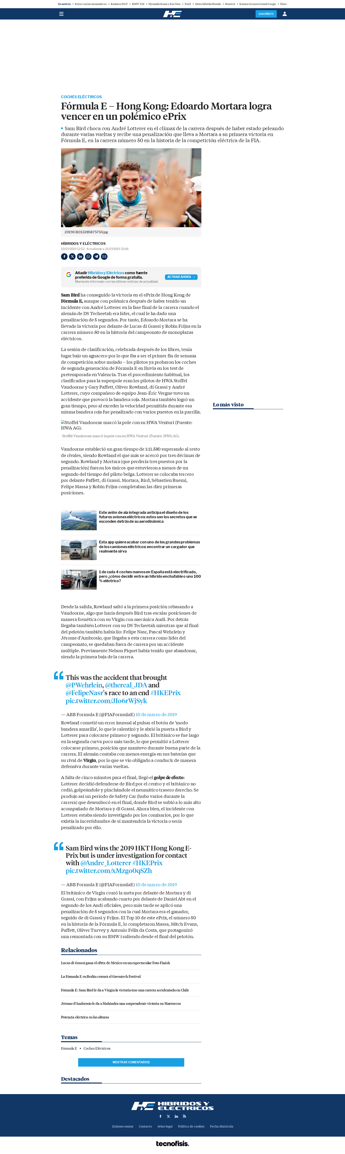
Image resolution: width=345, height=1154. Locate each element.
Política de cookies (191, 1126)
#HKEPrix (165, 693)
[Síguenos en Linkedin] (176, 1116)
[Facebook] (64, 256)
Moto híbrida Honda (208, 4)
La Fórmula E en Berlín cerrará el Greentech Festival (101, 976)
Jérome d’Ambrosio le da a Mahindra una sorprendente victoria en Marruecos (121, 1003)
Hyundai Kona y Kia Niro (164, 4)
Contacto (145, 1126)
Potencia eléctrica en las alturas (85, 1016)
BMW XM (138, 4)
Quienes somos (122, 1126)
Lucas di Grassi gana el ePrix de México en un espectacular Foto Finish (115, 962)
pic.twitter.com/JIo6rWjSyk (106, 701)
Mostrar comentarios (131, 1062)
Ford (188, 4)
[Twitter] (72, 256)
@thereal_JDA (126, 685)
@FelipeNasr (84, 693)
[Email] (104, 256)
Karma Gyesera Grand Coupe (257, 4)
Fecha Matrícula (221, 1126)
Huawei (230, 4)
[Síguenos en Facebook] (161, 1116)
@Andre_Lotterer (105, 863)
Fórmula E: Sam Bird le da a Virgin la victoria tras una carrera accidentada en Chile (125, 989)
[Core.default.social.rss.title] (184, 1116)
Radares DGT (119, 4)
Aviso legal (164, 1126)
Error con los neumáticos (91, 4)
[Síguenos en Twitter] (168, 1116)
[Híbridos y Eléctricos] (172, 1106)
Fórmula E (69, 1048)
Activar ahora (179, 277)
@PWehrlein (84, 685)
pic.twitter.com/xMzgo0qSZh (109, 871)
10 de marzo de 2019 (156, 714)
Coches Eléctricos (81, 97)
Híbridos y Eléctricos (83, 244)
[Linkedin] (80, 256)
